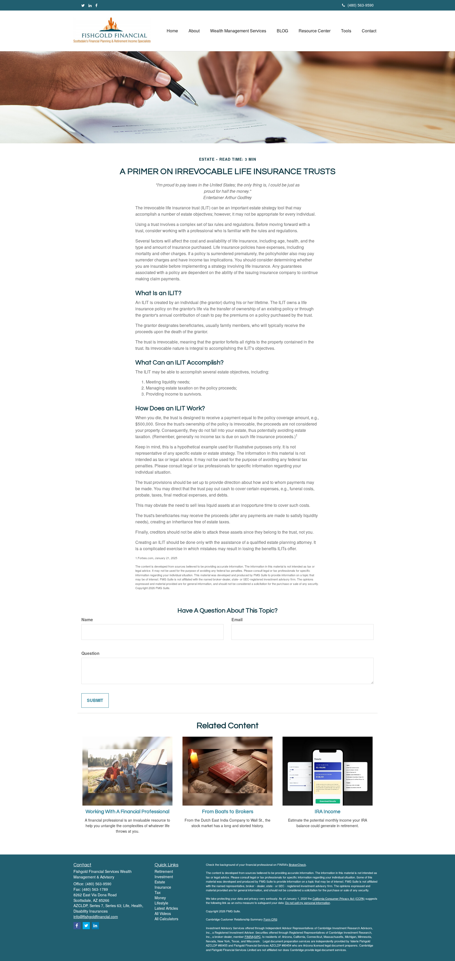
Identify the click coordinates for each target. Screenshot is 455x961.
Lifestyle (161, 903)
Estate (160, 881)
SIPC (257, 936)
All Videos (163, 913)
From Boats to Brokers (227, 811)
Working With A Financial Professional (127, 811)
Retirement (164, 871)
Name (87, 620)
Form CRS (270, 919)
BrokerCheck (297, 864)
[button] (194, 31)
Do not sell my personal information (307, 903)
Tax (158, 892)
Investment (164, 876)
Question (90, 653)
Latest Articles (166, 908)
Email (237, 620)
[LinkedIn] (90, 5)
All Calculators (166, 918)
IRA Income (327, 811)
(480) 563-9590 (361, 5)
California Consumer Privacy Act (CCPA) (339, 898)
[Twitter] (83, 5)
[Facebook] (96, 5)
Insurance (163, 887)
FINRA (249, 936)
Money (160, 897)
